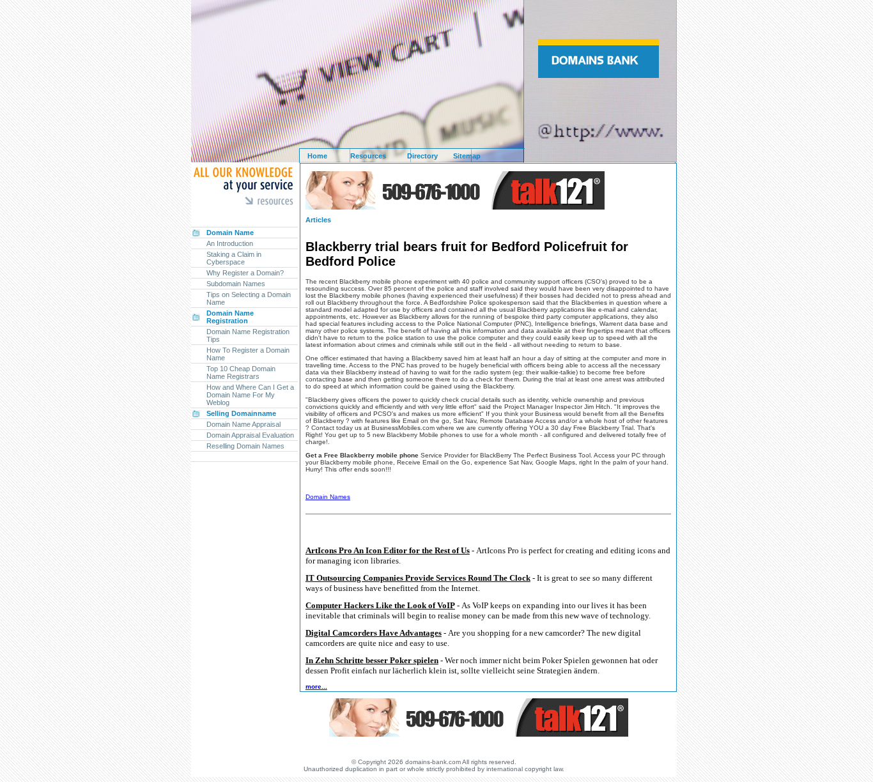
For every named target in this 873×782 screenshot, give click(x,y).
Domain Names (327, 496)
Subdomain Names (235, 284)
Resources (368, 156)
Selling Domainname (241, 413)
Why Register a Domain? (245, 273)
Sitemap (467, 156)
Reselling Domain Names (245, 446)
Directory (422, 156)
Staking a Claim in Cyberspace (233, 258)
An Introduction (229, 243)
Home (317, 156)
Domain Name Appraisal (243, 424)
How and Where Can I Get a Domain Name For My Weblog (250, 394)
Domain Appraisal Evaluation (250, 435)
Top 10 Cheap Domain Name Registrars (240, 372)
